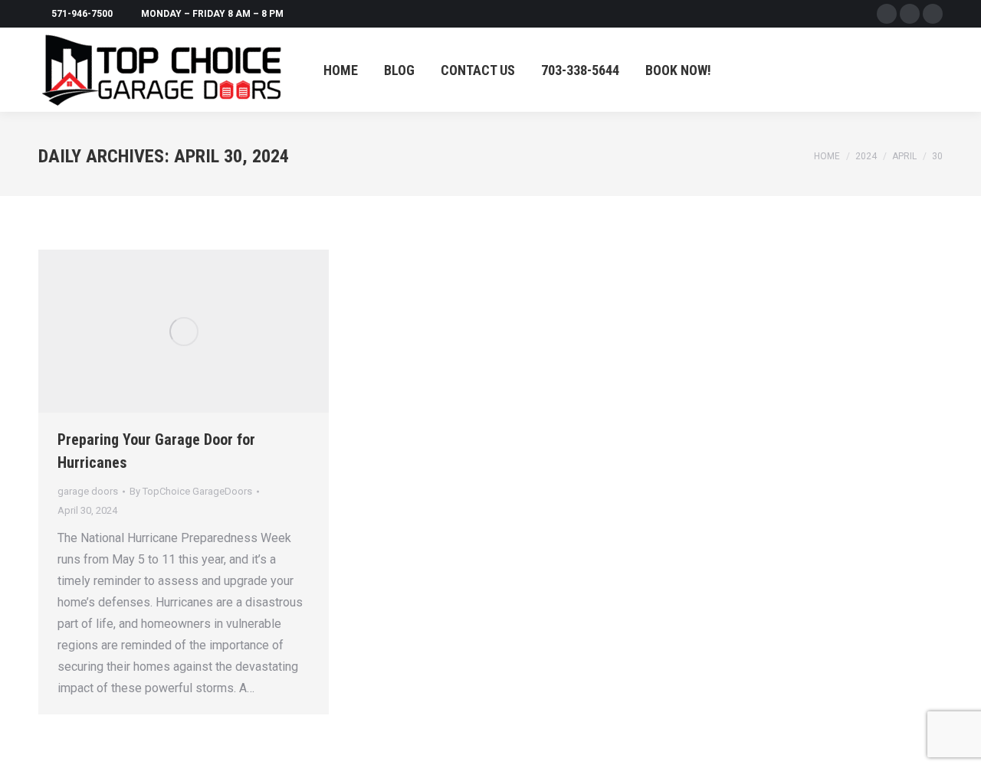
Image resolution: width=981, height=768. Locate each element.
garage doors (87, 491)
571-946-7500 (82, 13)
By (191, 491)
